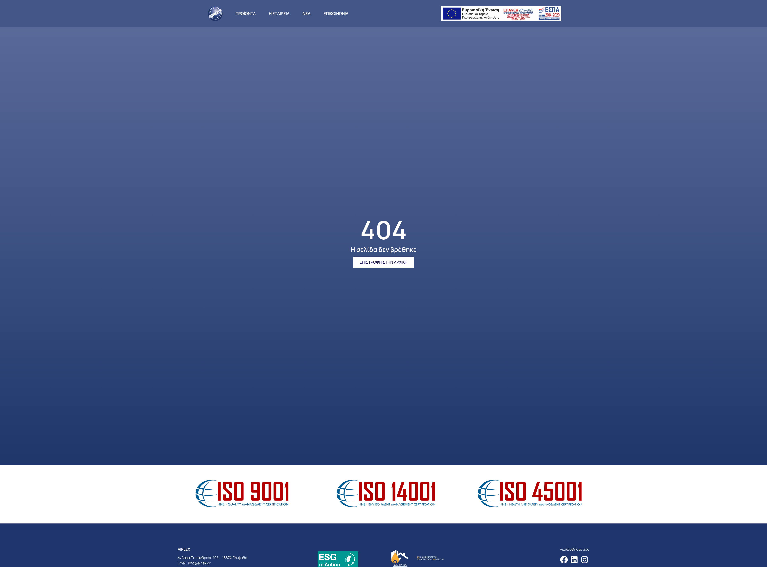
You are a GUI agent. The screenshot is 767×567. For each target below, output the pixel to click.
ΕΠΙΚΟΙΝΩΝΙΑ (336, 13)
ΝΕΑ (306, 13)
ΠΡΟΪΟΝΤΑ (245, 13)
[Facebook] (564, 559)
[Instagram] (584, 559)
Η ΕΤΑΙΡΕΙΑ (279, 13)
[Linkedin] (574, 559)
